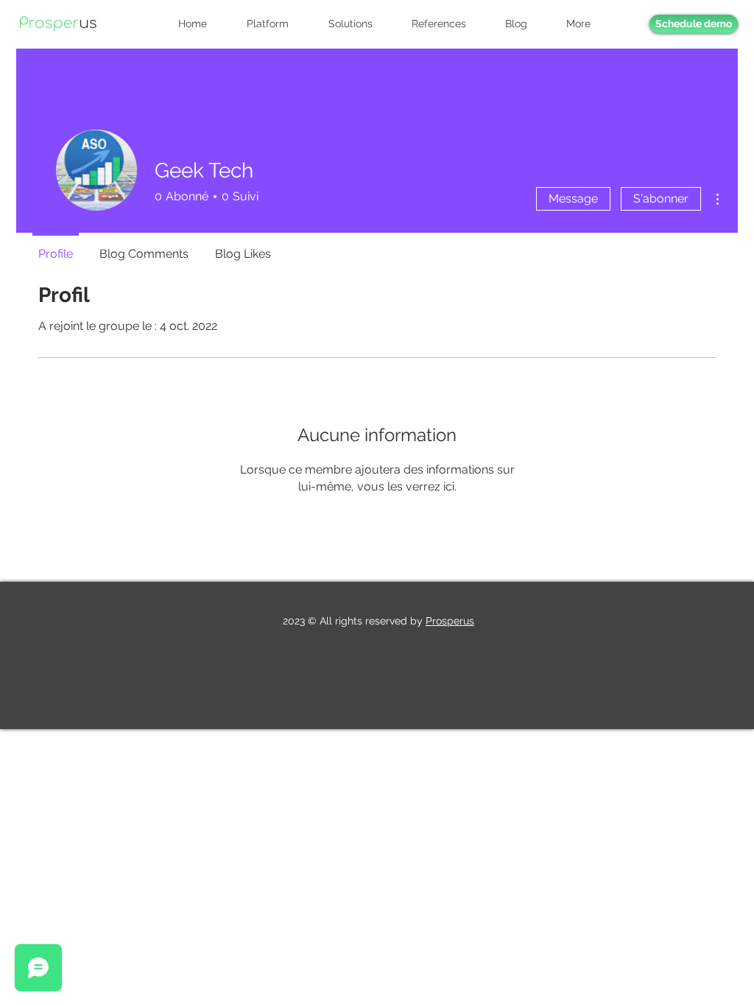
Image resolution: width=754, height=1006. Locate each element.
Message (573, 198)
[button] (587, 23)
